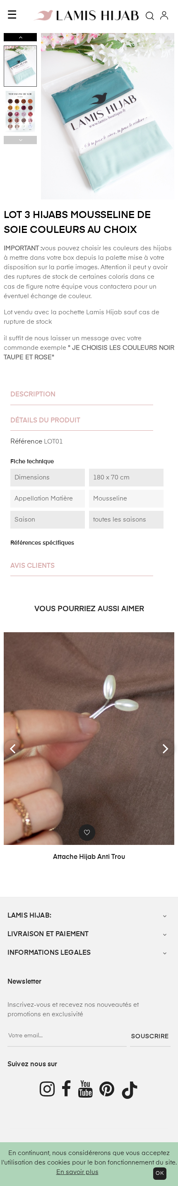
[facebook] (69, 1090)
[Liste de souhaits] (87, 832)
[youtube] (88, 1090)
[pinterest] (110, 1090)
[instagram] (47, 1090)
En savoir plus (77, 1172)
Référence (26, 442)
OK (160, 1173)
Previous (20, 140)
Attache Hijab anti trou (89, 857)
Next (20, 37)
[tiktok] (133, 1090)
